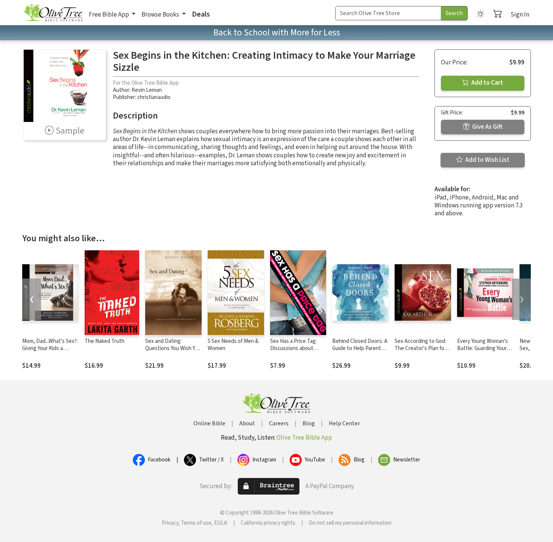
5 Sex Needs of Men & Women (233, 344)
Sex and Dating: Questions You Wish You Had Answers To (173, 348)
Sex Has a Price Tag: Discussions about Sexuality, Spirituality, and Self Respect (295, 352)
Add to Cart (486, 82)
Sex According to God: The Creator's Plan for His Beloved (420, 348)
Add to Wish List (486, 159)
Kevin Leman (147, 90)
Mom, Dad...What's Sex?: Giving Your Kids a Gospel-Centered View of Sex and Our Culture (50, 352)
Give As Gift (487, 126)
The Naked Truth (105, 341)
